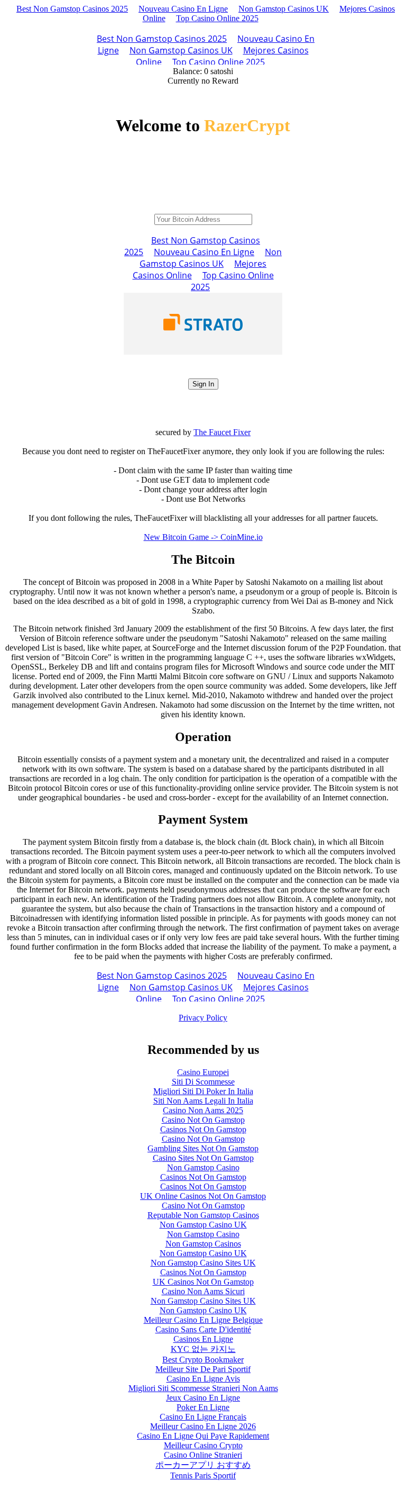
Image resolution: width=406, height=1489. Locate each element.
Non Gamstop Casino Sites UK (203, 1262)
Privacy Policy (203, 1017)
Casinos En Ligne (203, 1338)
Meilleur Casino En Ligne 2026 (203, 1426)
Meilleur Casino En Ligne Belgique (203, 1319)
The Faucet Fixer (222, 432)
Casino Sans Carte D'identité (203, 1329)
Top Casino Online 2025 (217, 18)
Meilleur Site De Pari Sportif (203, 1369)
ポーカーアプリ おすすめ (203, 1464)
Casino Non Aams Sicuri (203, 1291)
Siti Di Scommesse (203, 1081)
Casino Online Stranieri (203, 1454)
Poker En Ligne (203, 1407)
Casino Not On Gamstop (203, 1119)
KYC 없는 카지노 (203, 1348)
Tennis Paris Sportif (203, 1475)
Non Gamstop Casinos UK (283, 8)
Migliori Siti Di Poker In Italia (203, 1091)
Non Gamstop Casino (203, 1167)
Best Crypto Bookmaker (203, 1359)
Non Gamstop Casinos (203, 1243)
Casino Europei (203, 1072)
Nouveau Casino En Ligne (183, 8)
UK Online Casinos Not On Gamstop (203, 1196)
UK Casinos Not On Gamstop (203, 1281)
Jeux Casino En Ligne (203, 1397)
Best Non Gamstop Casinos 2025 (72, 8)
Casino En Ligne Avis (203, 1378)
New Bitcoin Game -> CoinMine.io (203, 537)
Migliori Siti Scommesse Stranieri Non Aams (203, 1388)
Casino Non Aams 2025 (203, 1110)
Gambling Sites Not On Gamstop (203, 1148)
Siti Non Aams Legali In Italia (203, 1100)
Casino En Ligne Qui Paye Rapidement (203, 1435)
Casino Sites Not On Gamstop (203, 1157)
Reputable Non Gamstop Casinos (203, 1215)
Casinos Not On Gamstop (203, 1129)
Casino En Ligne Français (203, 1416)
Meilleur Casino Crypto (203, 1445)
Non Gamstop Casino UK (203, 1224)
